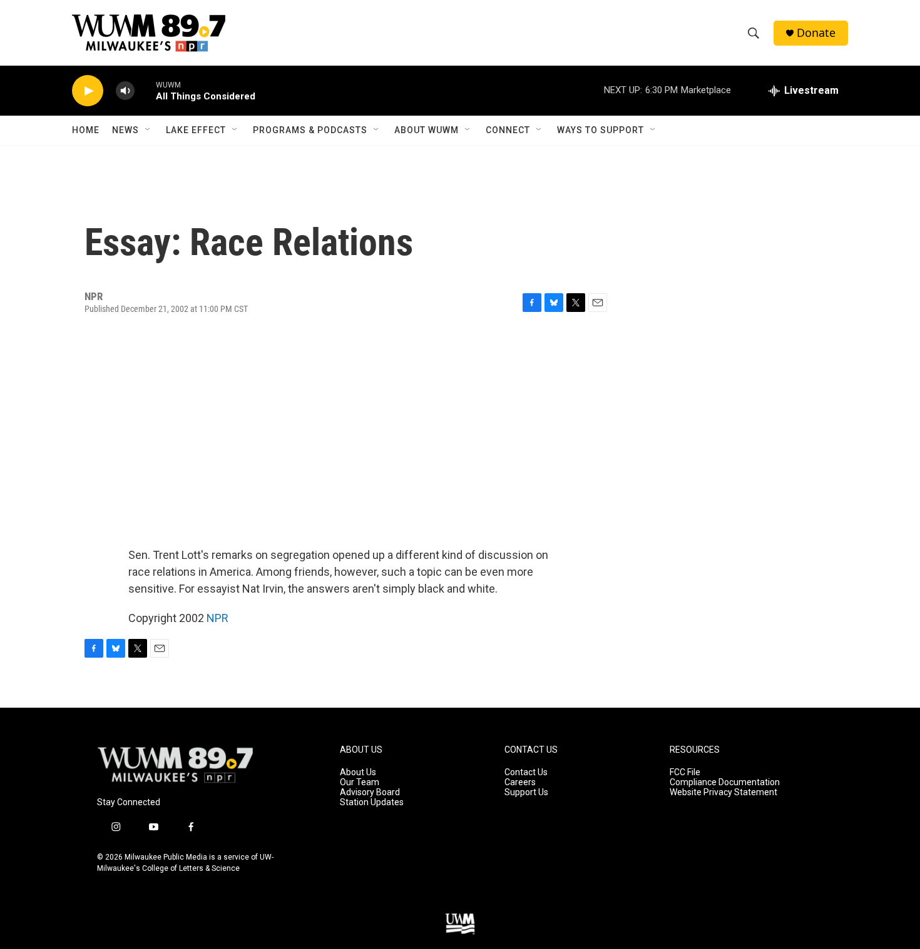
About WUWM (426, 130)
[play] (88, 91)
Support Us (526, 792)
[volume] (125, 91)
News (125, 130)
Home (86, 130)
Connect (508, 130)
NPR (217, 618)
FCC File (685, 772)
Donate (816, 32)
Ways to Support (600, 130)
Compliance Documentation (725, 782)
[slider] (145, 90)
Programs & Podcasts (310, 130)
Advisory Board (370, 792)
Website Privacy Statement (723, 792)
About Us (358, 772)
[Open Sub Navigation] (148, 130)
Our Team (359, 782)
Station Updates (372, 802)
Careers (520, 782)
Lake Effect (196, 130)
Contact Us (526, 772)
